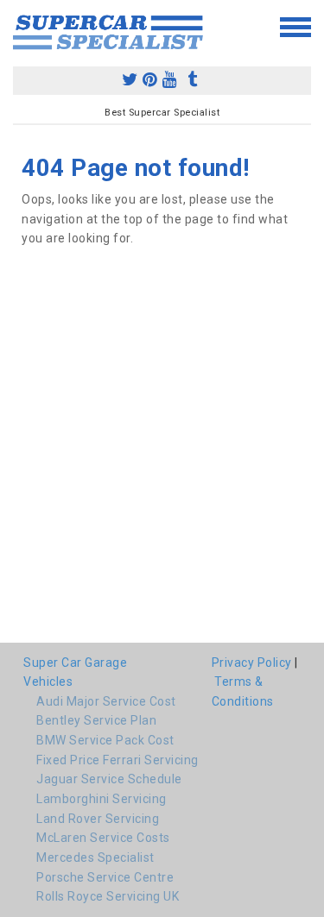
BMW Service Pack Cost (105, 740)
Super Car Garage (75, 662)
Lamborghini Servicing (101, 799)
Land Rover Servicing (97, 819)
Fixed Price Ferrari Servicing (117, 760)
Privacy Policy (252, 662)
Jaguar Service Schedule (109, 779)
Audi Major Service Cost (106, 701)
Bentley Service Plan (96, 720)
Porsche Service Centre (105, 877)
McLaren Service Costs (103, 838)
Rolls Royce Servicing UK (107, 896)
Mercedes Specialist (95, 857)
